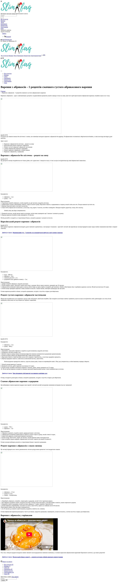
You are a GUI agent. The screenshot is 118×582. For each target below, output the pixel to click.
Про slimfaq (15, 577)
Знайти (3, 580)
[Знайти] (2, 17)
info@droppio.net (7, 39)
